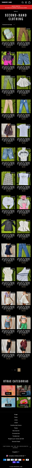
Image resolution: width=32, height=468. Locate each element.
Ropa (15, 417)
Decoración (16, 430)
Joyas (16, 422)
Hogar (16, 414)
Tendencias (16, 436)
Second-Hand (16, 441)
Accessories (16, 433)
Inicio (15, 11)
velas (16, 420)
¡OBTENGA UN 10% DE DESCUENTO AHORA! (15, 447)
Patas (16, 428)
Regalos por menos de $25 (16, 438)
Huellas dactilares (16, 425)
